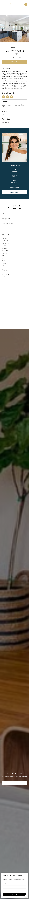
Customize (14, 890)
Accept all (14, 894)
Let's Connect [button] (14, 783)
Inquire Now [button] (14, 61)
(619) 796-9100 (14, 182)
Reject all (14, 886)
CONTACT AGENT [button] (14, 192)
